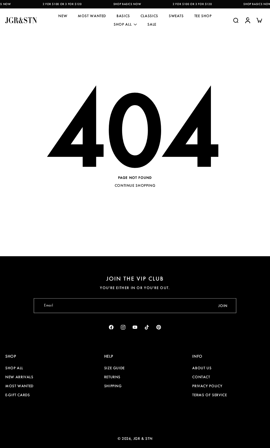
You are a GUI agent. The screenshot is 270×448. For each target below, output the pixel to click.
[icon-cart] (259, 20)
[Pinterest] (158, 327)
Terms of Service (209, 395)
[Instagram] (123, 327)
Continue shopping (135, 185)
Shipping (113, 386)
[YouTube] (135, 327)
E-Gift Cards (17, 395)
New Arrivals (19, 377)
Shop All (14, 368)
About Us (201, 368)
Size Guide (114, 368)
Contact (201, 377)
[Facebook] (111, 327)
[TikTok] (147, 327)
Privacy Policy (207, 386)
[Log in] (247, 20)
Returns (112, 377)
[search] (236, 20)
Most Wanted (19, 386)
